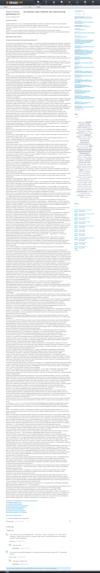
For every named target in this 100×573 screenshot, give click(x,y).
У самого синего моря (79, 29)
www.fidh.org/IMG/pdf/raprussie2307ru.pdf (16, 507)
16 (79, 59)
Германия (87, 135)
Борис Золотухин (13, 557)
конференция (81, 155)
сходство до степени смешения (84, 187)
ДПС (81, 146)
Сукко (90, 186)
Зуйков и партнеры (84, 149)
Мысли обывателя (83, 246)
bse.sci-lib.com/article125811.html (30, 500)
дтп (84, 146)
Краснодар (79, 157)
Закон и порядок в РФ (12, 17)
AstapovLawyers (81, 122)
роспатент (89, 177)
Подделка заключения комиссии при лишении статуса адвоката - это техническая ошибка (83, 92)
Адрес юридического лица (80, 36)
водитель (80, 135)
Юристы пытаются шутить (84, 222)
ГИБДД (78, 136)
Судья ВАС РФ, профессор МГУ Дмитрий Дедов (86, 238)
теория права (80, 189)
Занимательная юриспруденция (86, 226)
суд (85, 182)
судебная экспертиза (82, 186)
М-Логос (85, 157)
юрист (82, 197)
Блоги (77, 204)
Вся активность (78, 109)
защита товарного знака (82, 147)
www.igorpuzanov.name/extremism (13, 515)
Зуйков (90, 147)
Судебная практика (86, 184)
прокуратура (87, 171)
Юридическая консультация (85, 210)
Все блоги (77, 250)
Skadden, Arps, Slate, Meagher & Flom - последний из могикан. (83, 103)
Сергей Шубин (12, 541)
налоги (89, 157)
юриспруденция (88, 195)
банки (89, 131)
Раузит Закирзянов (78, 25)
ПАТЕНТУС (85, 167)
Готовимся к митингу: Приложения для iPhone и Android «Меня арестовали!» (83, 72)
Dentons (88, 122)
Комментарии (78, 13)
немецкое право (82, 164)
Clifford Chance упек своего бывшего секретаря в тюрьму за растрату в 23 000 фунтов (84, 58)
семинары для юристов (84, 178)
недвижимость (81, 159)
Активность (79, 11)
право (81, 169)
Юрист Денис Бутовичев (79, 16)
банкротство (80, 133)
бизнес (86, 133)
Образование (82, 234)
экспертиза (80, 195)
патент (79, 167)
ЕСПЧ (86, 146)
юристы (86, 197)
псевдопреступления (17, 518)
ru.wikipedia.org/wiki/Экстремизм (14, 504)
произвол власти (25, 518)
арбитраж (89, 129)
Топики (83, 13)
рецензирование (86, 173)
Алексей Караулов (78, 49)
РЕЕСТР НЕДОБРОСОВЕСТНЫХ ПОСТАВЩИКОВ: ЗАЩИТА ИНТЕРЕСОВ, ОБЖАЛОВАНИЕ (84, 86)
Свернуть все (10, 530)
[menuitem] (30, 7)
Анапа (89, 127)
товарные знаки (88, 189)
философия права (85, 193)
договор (78, 146)
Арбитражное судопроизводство (86, 214)
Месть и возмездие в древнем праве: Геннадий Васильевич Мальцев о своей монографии (83, 81)
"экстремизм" (10, 518)
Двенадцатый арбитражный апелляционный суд (84, 142)
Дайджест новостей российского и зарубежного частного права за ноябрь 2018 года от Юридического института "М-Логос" (84, 97)
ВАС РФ (91, 133)
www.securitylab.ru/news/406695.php (15, 508)
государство (84, 136)
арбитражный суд (82, 131)
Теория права (82, 230)
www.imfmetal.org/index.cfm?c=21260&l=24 (17, 512)
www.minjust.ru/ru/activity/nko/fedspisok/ (16, 510)
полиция (90, 167)
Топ (76, 206)
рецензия (84, 177)
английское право (80, 129)
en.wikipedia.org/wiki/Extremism (14, 502)
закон (91, 146)
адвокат (84, 127)
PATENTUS (82, 124)
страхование (80, 182)
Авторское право (83, 242)
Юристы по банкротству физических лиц (84, 17)
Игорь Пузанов (12, 11)
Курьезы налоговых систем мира (82, 26)
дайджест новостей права (84, 138)
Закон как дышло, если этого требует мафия (84, 32)
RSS (82, 109)
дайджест (90, 136)
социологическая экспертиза (84, 180)
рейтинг (80, 173)
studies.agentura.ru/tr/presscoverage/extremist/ (17, 505)
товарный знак (81, 191)
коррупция (87, 155)
